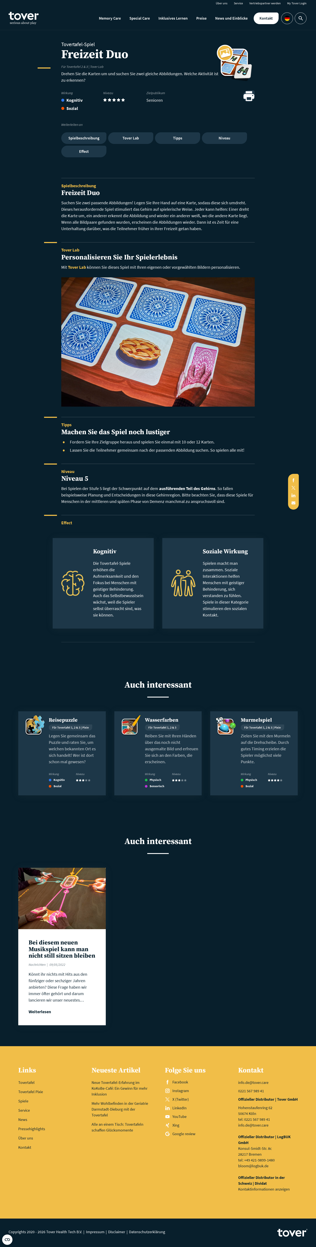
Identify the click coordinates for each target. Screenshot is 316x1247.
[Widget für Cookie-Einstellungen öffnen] (7, 1240)
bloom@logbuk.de (253, 1165)
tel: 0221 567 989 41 (254, 1119)
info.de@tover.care (253, 1082)
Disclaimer (116, 1231)
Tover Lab (77, 267)
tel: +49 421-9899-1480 (256, 1160)
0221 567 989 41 (251, 1090)
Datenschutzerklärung (147, 1231)
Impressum (95, 1231)
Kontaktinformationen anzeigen (264, 1189)
